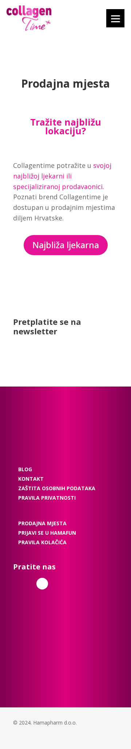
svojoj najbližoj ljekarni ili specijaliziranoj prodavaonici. (62, 176)
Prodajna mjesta (42, 523)
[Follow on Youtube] (62, 583)
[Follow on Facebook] (42, 583)
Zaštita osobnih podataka (56, 488)
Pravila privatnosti (47, 497)
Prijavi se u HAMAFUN (47, 532)
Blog (25, 469)
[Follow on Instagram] (23, 583)
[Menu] (115, 18)
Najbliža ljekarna (65, 245)
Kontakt (31, 478)
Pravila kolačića (42, 542)
